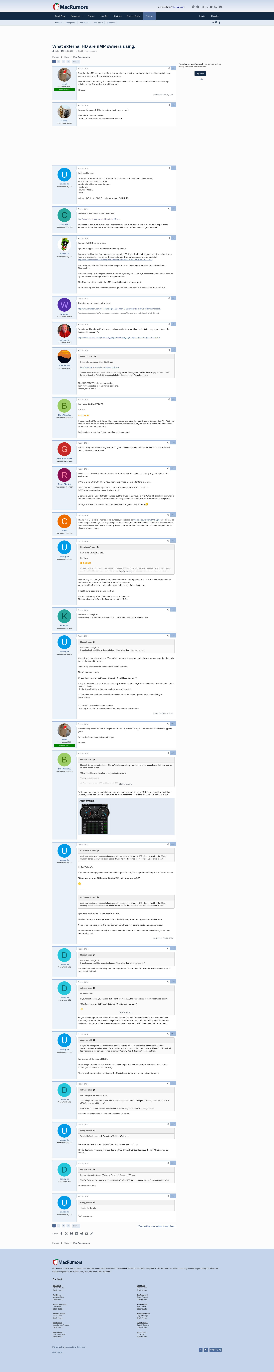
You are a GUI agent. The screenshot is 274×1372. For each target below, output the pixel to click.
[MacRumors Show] (193, 6)
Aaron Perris (141, 1332)
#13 (173, 541)
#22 (173, 1084)
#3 (174, 168)
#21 (173, 1034)
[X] (207, 6)
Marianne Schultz (143, 1313)
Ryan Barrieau (142, 1323)
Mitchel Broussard (60, 1304)
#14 (173, 610)
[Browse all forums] (212, 22)
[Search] (216, 22)
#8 (174, 350)
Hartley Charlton (59, 1313)
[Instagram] (202, 6)
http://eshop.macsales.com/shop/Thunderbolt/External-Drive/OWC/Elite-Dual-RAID (115, 260)
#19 (173, 949)
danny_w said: (86, 1040)
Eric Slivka (141, 1286)
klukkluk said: (86, 642)
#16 (173, 724)
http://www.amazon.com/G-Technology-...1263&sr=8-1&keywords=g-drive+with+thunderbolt (119, 309)
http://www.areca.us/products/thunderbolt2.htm (99, 219)
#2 (174, 105)
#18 (173, 844)
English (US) (215, 1350)
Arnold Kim (57, 1286)
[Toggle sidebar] (220, 22)
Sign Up (200, 73)
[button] (74, 16)
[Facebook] (197, 6)
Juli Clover (57, 1295)
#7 (174, 324)
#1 (174, 68)
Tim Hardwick (142, 1304)
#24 (173, 1163)
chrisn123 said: (86, 356)
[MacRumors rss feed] (215, 6)
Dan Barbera (57, 1323)
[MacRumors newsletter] (220, 6)
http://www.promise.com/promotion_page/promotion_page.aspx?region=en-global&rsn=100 (119, 337)
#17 (173, 753)
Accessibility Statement (75, 1347)
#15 (173, 636)
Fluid (54, 1352)
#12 (173, 515)
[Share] (169, 68)
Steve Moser (57, 1332)
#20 (173, 982)
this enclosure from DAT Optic (146, 520)
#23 (173, 1124)
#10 (173, 443)
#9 (174, 399)
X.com (60, 1290)
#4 (174, 209)
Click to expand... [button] (126, 571)
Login (200, 79)
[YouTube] (211, 6)
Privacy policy (58, 1347)
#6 (174, 298)
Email (55, 1290)
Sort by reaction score (87, 51)
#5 (174, 238)
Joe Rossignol (142, 1295)
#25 (173, 1196)
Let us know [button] (178, 7)
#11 (173, 469)
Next (75, 61)
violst (57, 51)
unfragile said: (86, 759)
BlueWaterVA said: (88, 547)
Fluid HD (60, 1352)
